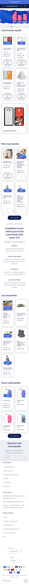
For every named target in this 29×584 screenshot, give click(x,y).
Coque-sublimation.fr (11, 575)
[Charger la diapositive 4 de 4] (18, 27)
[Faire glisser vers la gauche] (11, 137)
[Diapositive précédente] (8, 26)
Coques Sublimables (9, 131)
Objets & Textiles (7, 470)
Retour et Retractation (9, 532)
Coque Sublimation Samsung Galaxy (7, 83)
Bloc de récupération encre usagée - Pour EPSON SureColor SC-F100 (21, 344)
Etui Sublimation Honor (21, 426)
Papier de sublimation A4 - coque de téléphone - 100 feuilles (7, 316)
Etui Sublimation (7, 400)
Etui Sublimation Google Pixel (7, 426)
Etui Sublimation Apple (21, 401)
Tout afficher (14, 217)
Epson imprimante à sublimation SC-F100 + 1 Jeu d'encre (7, 343)
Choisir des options (7, 62)
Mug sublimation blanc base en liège (7, 162)
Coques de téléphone (9, 467)
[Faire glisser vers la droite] (18, 137)
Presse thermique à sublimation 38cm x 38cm (7, 197)
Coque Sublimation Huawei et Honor (7, 49)
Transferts (6, 478)
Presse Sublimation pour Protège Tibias (7, 368)
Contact (5, 517)
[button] (3, 6)
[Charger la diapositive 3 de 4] (16, 27)
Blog (4, 536)
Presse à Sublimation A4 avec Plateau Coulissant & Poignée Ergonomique (20, 198)
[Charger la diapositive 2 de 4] (13, 27)
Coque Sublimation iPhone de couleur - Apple (21, 49)
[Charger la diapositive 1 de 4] (11, 27)
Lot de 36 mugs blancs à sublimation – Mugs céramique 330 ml (21, 84)
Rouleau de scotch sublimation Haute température (21, 314)
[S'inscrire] (24, 458)
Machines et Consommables (11, 474)
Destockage (6, 486)
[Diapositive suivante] (20, 26)
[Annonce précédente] (3, 2)
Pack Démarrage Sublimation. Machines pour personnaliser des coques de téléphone (21, 164)
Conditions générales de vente (11, 529)
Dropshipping (7, 482)
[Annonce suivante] (26, 2)
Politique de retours (8, 525)
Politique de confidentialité (10, 521)
